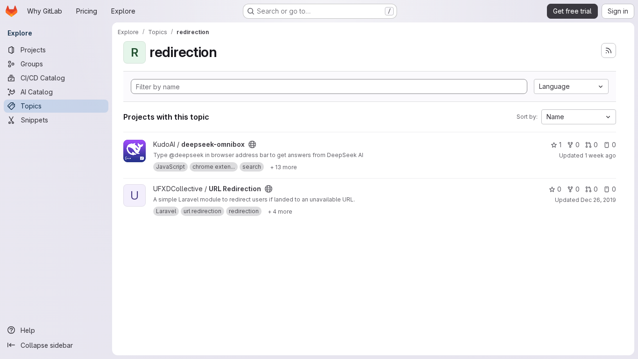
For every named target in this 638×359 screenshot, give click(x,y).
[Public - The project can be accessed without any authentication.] (252, 144)
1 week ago (600, 155)
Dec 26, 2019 (598, 199)
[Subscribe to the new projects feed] (608, 50)
